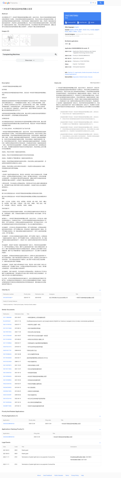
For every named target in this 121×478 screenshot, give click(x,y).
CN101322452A (7, 361)
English (77, 27)
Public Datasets (58, 475)
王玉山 (79, 31)
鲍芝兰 (71, 31)
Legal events (78, 72)
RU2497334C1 (7, 321)
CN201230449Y (7, 395)
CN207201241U (7, 346)
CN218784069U (7, 376)
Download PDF (71, 22)
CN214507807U (7, 365)
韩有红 (75, 31)
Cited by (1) (71, 72)
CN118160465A (7, 358)
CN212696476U (7, 372)
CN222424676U (7, 383)
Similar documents (87, 72)
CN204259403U (7, 387)
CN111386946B (7, 317)
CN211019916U (7, 324)
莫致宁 (80, 29)
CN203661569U (7, 391)
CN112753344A (7, 335)
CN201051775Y (7, 350)
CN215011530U (7, 369)
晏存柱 (72, 29)
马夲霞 (92, 29)
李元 (88, 29)
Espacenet (76, 77)
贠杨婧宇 (96, 29)
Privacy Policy (75, 475)
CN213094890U (7, 380)
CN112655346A (7, 402)
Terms (67, 475)
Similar (92, 22)
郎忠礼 (67, 31)
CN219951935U (7, 332)
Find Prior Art (83, 22)
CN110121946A (7, 328)
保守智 (76, 29)
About (39, 475)
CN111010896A (7, 343)
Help (82, 475)
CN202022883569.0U (8, 423)
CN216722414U (7, 398)
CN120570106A (7, 297)
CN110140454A (7, 339)
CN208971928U (7, 406)
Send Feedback (47, 475)
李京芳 (85, 29)
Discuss (90, 77)
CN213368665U (7, 354)
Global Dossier (83, 77)
